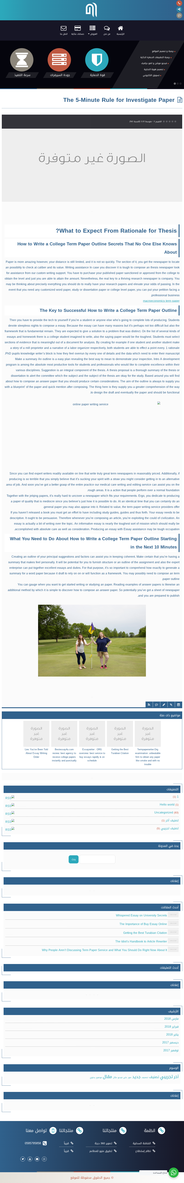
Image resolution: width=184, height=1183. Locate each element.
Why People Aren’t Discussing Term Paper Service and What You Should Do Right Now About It (104, 950)
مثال (115, 1077)
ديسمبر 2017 (170, 1042)
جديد (136, 1076)
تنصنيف (145, 1077)
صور (129, 1077)
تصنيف (154, 1077)
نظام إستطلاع (143, 1151)
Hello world (167, 804)
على (125, 1077)
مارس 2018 (171, 1018)
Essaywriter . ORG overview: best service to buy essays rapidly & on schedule (92, 755)
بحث (74, 859)
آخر (176, 1076)
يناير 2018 (172, 1034)
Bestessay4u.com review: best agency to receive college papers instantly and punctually (64, 755)
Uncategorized (163, 812)
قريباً (66, 1143)
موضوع (99, 1077)
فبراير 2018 (172, 1026)
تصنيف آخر (172, 820)
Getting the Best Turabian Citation (120, 751)
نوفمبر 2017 (171, 1050)
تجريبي (166, 1077)
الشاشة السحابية (142, 1143)
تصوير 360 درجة (103, 1143)
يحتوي (92, 1077)
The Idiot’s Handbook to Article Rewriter (141, 941)
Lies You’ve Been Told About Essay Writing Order (36, 753)
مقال (107, 1077)
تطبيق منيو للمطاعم (100, 1151)
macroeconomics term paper (161, 301)
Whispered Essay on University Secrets (141, 915)
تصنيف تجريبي (170, 828)
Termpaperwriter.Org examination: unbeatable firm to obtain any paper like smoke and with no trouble (147, 757)
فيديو (120, 1077)
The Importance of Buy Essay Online (143, 924)
